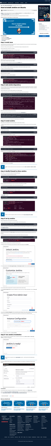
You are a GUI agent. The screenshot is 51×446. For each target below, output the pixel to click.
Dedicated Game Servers (21, 425)
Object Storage (27, 422)
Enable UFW (3, 195)
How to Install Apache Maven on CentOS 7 (6, 409)
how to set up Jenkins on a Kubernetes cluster (11, 391)
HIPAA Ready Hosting (28, 425)
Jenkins (34, 10)
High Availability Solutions (36, 421)
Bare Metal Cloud (20, 417)
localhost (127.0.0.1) (5, 227)
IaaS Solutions (43, 418)
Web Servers (5, 407)
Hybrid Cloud (27, 417)
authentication (23, 112)
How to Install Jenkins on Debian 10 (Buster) (43, 409)
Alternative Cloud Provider (29, 418)
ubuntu (36, 10)
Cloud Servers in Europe (20, 429)
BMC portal (20, 432)
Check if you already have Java (5, 50)
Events (42, 424)
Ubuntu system (30, 390)
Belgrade (11, 421)
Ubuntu (8, 37)
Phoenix (11, 417)
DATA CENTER (12, 416)
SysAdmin (2, 407)
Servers (19, 416)
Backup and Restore (35, 417)
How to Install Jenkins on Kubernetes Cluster (30, 409)
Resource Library (43, 422)
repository (19, 62)
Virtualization (35, 407)
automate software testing (5, 14)
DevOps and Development (8, 5)
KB (3, 5)
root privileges (9, 38)
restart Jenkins (18, 357)
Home (2, 5)
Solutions (35, 416)
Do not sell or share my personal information (29, 430)
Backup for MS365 (35, 418)
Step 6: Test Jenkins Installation (43, 29)
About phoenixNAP (43, 417)
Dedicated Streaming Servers (21, 424)
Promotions (43, 428)
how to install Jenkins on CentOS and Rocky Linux (19, 392)
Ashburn (11, 418)
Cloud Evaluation (35, 422)
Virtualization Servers (20, 421)
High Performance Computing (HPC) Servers (21, 423)
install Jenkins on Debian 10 (7, 392)
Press (42, 423)
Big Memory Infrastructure (21, 430)
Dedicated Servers (20, 418)
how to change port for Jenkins (28, 214)
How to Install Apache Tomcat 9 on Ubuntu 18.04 (19, 409)
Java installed (4, 40)
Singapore (11, 422)
